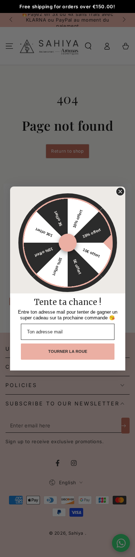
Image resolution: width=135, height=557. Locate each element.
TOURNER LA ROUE (67, 351)
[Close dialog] (120, 191)
